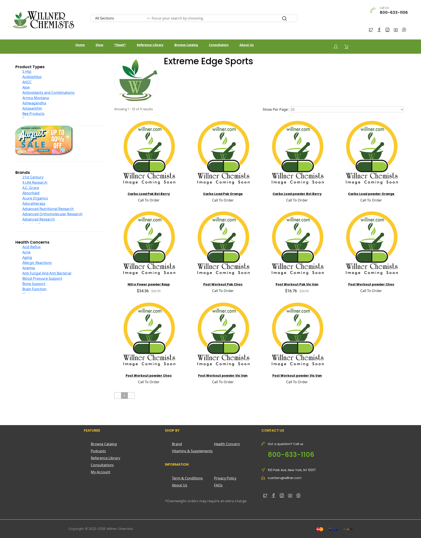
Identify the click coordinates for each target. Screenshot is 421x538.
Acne (26, 252)
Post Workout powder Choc (371, 284)
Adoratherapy (33, 203)
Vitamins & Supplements (192, 451)
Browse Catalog (186, 45)
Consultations (102, 465)
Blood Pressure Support (42, 278)
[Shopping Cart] (346, 46)
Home (80, 45)
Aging (27, 257)
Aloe (26, 87)
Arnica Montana (35, 97)
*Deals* (120, 45)
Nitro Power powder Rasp (149, 284)
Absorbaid (30, 193)
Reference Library (150, 45)
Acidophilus (32, 76)
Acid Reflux (31, 246)
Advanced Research (38, 219)
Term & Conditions (187, 478)
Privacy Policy (225, 478)
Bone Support (33, 283)
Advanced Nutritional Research (48, 208)
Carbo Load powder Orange (371, 194)
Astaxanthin (32, 108)
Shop (99, 45)
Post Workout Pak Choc (223, 284)
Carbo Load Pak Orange (223, 194)
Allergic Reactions (37, 262)
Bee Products (33, 113)
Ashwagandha (34, 103)
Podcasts (98, 451)
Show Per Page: (276, 109)
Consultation (218, 45)
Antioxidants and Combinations (48, 92)
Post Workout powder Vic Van (223, 375)
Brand (177, 444)
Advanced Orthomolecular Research (52, 214)
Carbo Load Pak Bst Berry (149, 194)
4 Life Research (34, 182)
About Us (246, 45)
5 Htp (26, 71)
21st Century (32, 177)
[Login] (336, 47)
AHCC (27, 82)
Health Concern (227, 444)
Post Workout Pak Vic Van (297, 284)
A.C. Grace (30, 187)
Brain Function (34, 289)
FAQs (218, 485)
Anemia (28, 267)
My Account (100, 472)
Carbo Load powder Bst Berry (297, 194)
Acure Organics (35, 198)
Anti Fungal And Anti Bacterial (46, 273)
